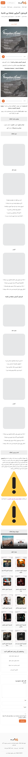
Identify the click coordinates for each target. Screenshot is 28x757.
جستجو (3, 3)
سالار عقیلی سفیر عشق (14, 660)
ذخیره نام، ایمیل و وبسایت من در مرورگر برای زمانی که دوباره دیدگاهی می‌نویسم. (14, 716)
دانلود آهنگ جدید (21, 65)
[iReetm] (22, 3)
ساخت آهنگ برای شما (9, 748)
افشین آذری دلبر (14, 670)
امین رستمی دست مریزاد (14, 665)
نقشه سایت (21, 748)
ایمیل (24, 707)
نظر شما (24, 683)
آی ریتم (4, 62)
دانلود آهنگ (24, 7)
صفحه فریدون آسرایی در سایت (10, 107)
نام (25, 700)
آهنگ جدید (17, 16)
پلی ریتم (16, 748)
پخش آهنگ (9, 7)
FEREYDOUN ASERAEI (14, 20)
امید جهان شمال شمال (14, 656)
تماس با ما (3, 7)
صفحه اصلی (24, 16)
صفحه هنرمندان (17, 7)
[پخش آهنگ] (3, 56)
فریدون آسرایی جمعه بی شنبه (14, 296)
